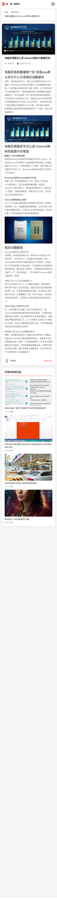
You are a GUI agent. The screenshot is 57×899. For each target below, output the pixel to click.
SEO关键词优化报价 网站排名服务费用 (21, 483)
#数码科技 (48, 361)
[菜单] (53, 4)
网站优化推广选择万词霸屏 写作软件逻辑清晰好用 (25, 408)
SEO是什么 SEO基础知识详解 (17, 519)
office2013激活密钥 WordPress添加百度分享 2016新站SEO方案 (28, 445)
